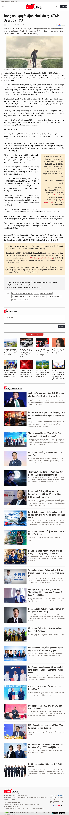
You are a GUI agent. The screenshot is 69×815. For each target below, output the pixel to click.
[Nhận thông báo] (54, 7)
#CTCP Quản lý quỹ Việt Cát (54, 296)
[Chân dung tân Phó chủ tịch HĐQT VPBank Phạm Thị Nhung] (15, 537)
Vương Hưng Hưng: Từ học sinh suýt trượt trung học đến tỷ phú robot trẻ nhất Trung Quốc (46, 573)
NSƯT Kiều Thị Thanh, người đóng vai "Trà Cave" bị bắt (58, 351)
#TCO (36, 293)
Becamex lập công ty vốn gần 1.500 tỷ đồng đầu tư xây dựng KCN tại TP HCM (10, 352)
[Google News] (61, 25)
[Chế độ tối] (57, 7)
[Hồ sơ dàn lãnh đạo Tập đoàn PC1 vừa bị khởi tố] (15, 770)
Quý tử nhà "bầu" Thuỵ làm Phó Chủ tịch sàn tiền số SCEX (45, 707)
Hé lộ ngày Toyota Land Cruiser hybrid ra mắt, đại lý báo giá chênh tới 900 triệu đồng (26, 353)
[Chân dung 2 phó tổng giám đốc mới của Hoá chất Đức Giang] (15, 634)
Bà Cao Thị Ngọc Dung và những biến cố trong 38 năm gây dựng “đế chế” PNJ (45, 552)
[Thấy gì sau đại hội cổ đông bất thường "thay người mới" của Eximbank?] (15, 439)
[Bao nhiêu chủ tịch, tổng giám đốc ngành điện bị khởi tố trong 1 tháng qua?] (15, 653)
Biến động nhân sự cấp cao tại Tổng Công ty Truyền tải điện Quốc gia (45, 726)
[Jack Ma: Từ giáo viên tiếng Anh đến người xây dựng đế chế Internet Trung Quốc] (15, 399)
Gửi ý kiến (61, 326)
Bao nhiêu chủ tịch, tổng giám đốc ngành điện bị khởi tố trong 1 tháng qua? (45, 649)
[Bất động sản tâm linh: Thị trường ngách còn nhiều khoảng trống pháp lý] (42, 364)
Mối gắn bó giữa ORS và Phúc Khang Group (20, 285)
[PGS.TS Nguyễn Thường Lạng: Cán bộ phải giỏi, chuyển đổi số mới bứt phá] (42, 342)
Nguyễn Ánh (10, 25)
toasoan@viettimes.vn (59, 795)
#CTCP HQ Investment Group (19, 296)
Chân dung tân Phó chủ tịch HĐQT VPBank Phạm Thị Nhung (46, 532)
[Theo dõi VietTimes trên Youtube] (59, 805)
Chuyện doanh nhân (13, 388)
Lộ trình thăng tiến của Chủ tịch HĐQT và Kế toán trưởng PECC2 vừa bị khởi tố (45, 746)
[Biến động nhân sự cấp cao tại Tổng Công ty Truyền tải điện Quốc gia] (15, 731)
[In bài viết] (56, 25)
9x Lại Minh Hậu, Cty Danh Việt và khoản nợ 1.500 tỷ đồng (24, 287)
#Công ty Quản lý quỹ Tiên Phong (20, 299)
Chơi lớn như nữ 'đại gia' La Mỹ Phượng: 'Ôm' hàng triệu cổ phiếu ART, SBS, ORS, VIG (32, 282)
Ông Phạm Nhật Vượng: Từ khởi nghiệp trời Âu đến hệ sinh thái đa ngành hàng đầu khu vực (46, 415)
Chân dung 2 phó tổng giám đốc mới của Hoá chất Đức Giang (45, 629)
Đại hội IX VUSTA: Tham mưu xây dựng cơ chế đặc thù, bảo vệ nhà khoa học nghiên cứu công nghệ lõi (58, 375)
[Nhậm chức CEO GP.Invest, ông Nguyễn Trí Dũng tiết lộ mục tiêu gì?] (15, 615)
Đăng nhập (64, 6)
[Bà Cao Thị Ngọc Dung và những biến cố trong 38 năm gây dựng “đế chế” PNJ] (15, 556)
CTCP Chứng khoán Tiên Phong (41, 258)
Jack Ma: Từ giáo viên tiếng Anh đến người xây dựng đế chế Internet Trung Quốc (46, 394)
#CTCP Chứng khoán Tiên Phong (37, 296)
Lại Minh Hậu (56, 195)
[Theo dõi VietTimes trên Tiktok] (62, 805)
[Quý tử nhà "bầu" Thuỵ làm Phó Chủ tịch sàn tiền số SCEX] (15, 711)
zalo (56, 805)
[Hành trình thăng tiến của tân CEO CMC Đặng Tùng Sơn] (15, 692)
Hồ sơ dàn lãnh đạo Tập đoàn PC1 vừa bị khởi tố (45, 765)
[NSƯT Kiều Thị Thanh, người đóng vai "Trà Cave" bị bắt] (58, 342)
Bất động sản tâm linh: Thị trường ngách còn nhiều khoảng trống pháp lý (42, 373)
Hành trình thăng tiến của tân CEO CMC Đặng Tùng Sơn (44, 687)
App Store (55, 813)
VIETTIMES (34, 6)
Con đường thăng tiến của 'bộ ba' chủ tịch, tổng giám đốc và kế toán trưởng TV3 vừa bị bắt (46, 670)
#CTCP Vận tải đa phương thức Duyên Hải (22, 293)
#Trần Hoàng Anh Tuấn (46, 293)
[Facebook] (53, 25)
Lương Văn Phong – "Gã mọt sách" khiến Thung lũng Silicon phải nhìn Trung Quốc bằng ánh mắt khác (45, 592)
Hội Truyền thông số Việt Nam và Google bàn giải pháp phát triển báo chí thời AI (10, 373)
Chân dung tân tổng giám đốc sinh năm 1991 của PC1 (45, 454)
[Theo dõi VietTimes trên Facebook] (53, 805)
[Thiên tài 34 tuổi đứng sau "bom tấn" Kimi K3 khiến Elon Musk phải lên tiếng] (15, 478)
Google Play (62, 813)
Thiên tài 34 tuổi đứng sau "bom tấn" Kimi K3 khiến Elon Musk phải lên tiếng (46, 473)
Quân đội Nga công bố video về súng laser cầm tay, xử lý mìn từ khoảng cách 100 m (26, 373)
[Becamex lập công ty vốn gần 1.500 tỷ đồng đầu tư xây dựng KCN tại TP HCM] (10, 342)
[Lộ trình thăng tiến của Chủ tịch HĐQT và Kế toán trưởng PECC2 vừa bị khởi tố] (15, 750)
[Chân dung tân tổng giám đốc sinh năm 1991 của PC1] (15, 458)
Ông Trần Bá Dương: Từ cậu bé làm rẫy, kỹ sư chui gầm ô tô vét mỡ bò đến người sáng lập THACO (46, 515)
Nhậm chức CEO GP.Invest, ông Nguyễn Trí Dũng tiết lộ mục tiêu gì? (46, 610)
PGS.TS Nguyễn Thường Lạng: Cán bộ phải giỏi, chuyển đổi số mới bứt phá (42, 352)
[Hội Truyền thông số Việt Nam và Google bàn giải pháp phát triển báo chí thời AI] (10, 364)
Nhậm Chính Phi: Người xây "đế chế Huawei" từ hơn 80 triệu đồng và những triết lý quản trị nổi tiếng (45, 494)
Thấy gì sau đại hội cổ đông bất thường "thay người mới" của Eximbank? (44, 434)
